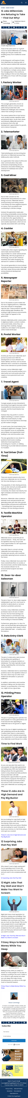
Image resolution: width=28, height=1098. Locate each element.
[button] (22, 2)
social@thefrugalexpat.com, (11, 1083)
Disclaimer (9, 1091)
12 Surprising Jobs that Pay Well (11, 878)
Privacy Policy (9, 1088)
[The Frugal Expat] (3, 2)
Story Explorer (17, 1091)
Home (3, 8)
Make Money (10, 8)
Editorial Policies (18, 1088)
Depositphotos (14, 1093)
